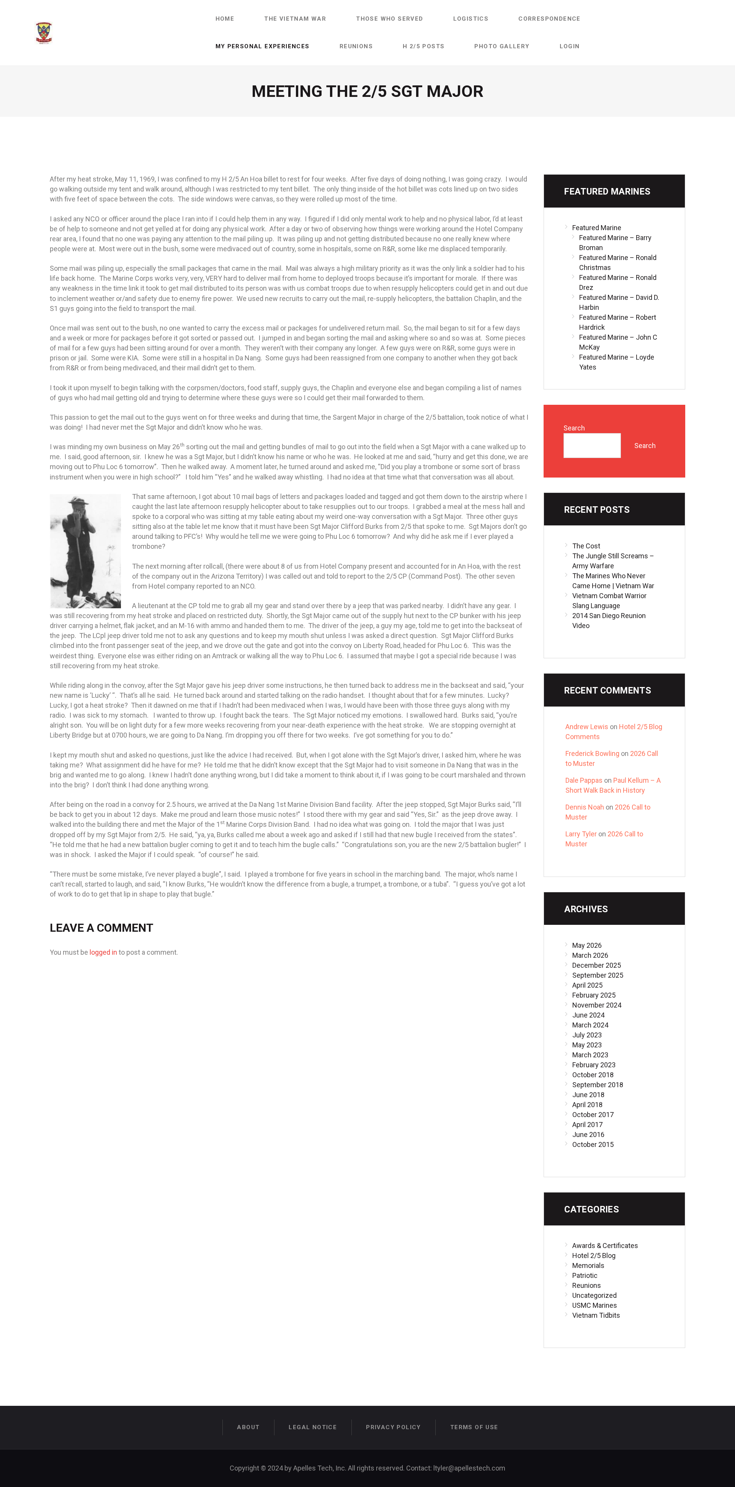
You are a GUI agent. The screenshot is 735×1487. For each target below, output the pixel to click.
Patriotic (585, 1275)
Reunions (586, 1285)
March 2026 (590, 955)
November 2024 (596, 1005)
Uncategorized (594, 1295)
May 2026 (587, 945)
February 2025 (594, 995)
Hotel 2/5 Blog (594, 1255)
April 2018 (587, 1105)
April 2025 (587, 985)
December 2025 (596, 965)
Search (574, 428)
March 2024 (590, 1025)
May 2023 (587, 1045)
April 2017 (587, 1125)
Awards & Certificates (605, 1246)
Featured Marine (596, 228)
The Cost (586, 546)
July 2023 (587, 1035)
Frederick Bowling (592, 753)
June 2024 (588, 1015)
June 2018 (588, 1095)
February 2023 (594, 1065)
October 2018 (593, 1075)
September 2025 (597, 975)
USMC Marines (594, 1305)
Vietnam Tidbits (596, 1315)
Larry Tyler (581, 834)
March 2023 (590, 1055)
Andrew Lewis (586, 727)
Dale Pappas (584, 780)
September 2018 (597, 1085)
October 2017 (593, 1115)
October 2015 (593, 1144)
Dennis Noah (584, 807)
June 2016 (588, 1134)
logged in (103, 952)
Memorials (588, 1265)
